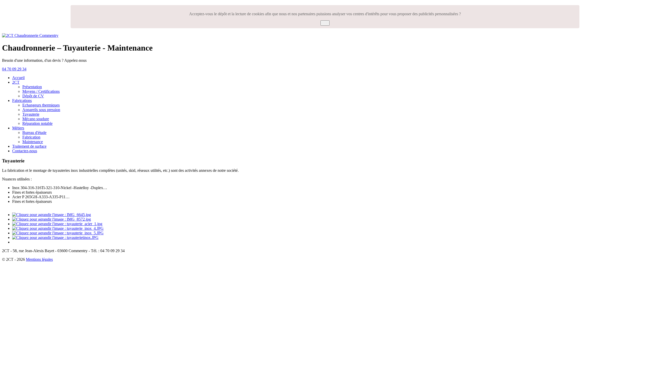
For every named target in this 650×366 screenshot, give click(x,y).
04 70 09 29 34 (14, 69)
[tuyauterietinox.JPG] (55, 237)
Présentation (32, 87)
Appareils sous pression (41, 110)
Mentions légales (39, 259)
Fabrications (22, 100)
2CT (16, 82)
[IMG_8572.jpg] (51, 219)
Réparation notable (37, 123)
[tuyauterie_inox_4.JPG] (58, 228)
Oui (325, 23)
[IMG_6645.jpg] (51, 214)
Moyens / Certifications (41, 91)
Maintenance (32, 142)
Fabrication (31, 137)
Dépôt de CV (33, 96)
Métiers (18, 128)
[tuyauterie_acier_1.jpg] (57, 224)
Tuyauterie (30, 114)
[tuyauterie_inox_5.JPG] (58, 233)
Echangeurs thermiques (41, 105)
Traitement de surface (29, 146)
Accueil (18, 77)
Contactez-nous (24, 151)
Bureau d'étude (34, 132)
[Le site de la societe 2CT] (30, 35)
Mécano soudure (35, 119)
